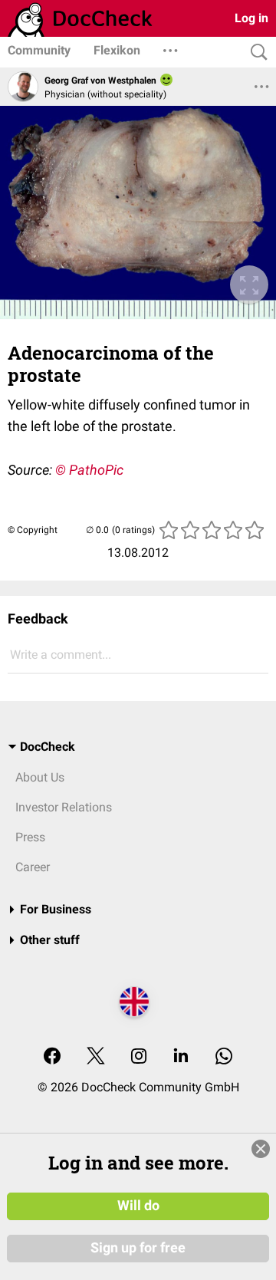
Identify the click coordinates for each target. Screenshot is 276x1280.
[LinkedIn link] (180, 1057)
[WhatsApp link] (223, 1057)
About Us (39, 777)
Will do (138, 1205)
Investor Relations (63, 807)
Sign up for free (138, 1247)
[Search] (255, 52)
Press (30, 837)
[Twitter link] (96, 1057)
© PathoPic (89, 470)
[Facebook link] (52, 1057)
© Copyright (33, 530)
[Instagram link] (138, 1057)
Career (32, 867)
